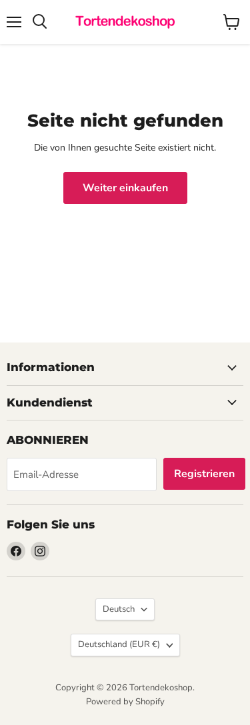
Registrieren (204, 473)
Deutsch (119, 609)
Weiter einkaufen (125, 188)
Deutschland (119, 644)
